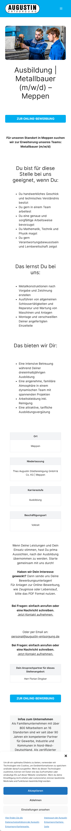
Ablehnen (36, 800)
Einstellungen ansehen (35, 809)
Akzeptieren (35, 790)
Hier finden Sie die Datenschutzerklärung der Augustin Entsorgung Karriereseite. (22, 822)
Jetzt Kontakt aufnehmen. (35, 614)
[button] (66, 756)
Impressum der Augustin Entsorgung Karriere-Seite (55, 822)
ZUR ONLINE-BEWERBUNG (35, 118)
